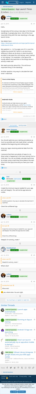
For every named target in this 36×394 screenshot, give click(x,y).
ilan (6, 334)
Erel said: (4, 226)
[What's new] (34, 2)
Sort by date (13, 125)
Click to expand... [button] (18, 92)
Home (3, 378)
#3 (34, 185)
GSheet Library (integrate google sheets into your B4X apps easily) (19, 354)
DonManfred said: (7, 285)
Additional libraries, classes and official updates (19, 359)
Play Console (27, 105)
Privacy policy (23, 376)
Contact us (4, 376)
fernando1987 (9, 358)
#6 (34, 281)
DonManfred (11, 248)
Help (30, 376)
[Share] (31, 24)
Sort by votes (22, 125)
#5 (34, 255)
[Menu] (2, 2)
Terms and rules (13, 376)
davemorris (8, 324)
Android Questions (18, 313)
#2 (34, 137)
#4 (34, 222)
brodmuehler (8, 313)
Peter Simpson (12, 129)
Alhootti (7, 346)
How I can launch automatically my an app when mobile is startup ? (19, 342)
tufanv (6, 12)
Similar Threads (24, 12)
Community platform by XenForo (16, 381)
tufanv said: (5, 198)
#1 (34, 24)
